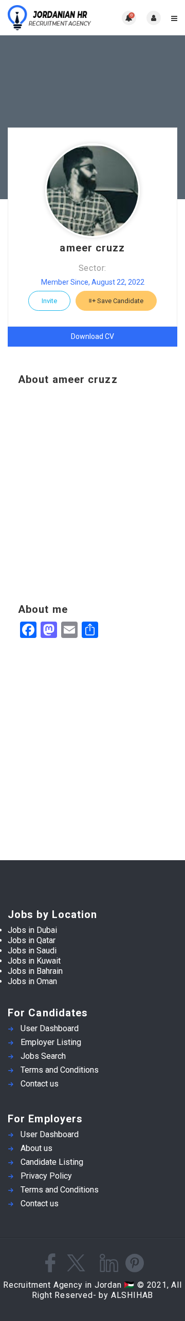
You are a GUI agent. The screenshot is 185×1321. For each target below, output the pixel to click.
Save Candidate (119, 301)
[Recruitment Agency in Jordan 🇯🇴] (50, 17)
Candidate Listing (52, 1162)
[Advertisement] (92, 494)
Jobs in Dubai (32, 930)
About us (36, 1148)
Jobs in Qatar (31, 940)
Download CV (92, 336)
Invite (49, 301)
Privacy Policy (46, 1176)
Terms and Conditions (60, 1070)
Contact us (40, 1084)
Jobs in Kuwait (34, 961)
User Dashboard (50, 1028)
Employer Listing (51, 1042)
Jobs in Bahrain (35, 971)
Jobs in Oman (32, 981)
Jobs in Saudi (32, 950)
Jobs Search (43, 1056)
